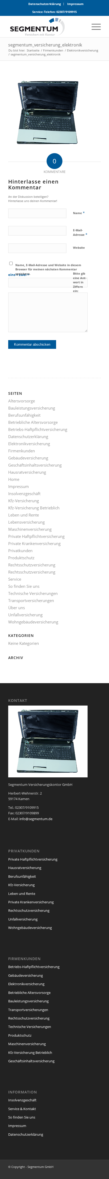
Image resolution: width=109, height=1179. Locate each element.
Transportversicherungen (31, 600)
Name (79, 212)
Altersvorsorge (21, 400)
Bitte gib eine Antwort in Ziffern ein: (80, 282)
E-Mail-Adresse (80, 232)
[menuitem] (45, 4)
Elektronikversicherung (29, 443)
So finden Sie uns (23, 586)
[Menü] (93, 26)
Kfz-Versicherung (23, 500)
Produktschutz (21, 557)
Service (14, 579)
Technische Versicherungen (33, 593)
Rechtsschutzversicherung (31, 564)
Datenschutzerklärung (44, 4)
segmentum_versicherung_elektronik (45, 45)
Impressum (75, 4)
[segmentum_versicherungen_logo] (45, 26)
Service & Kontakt (22, 1108)
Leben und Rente (23, 515)
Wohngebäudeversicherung (33, 621)
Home (13, 479)
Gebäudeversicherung (28, 458)
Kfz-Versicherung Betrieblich (34, 507)
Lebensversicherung (26, 522)
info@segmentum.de (35, 818)
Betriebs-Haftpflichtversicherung (37, 429)
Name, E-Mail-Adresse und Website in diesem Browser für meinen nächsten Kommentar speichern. (48, 269)
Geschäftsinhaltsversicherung (35, 465)
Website (79, 248)
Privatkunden (20, 550)
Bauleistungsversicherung (31, 408)
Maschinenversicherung (30, 529)
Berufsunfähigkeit (24, 415)
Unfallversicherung (25, 614)
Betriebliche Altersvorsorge (33, 422)
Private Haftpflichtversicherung (36, 536)
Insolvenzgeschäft (24, 493)
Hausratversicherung (27, 472)
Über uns (16, 607)
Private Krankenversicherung (34, 543)
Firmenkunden (21, 450)
